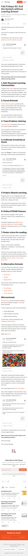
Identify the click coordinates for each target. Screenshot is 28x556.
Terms (23, 544)
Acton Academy (8, 293)
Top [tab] (3, 487)
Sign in (25, 2)
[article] (14, 494)
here (9, 334)
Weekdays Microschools (8, 321)
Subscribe (19, 2)
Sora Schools (7, 288)
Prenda (19, 302)
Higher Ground (8, 290)
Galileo (11, 88)
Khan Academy (14, 224)
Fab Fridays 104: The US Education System (8, 514)
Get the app (21, 549)
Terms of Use (21, 473)
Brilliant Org (19, 222)
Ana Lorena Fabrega (9, 19)
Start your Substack (10, 549)
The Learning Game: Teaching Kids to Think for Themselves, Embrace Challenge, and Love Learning (10, 493)
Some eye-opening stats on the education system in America (8, 518)
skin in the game (19, 388)
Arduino (11, 196)
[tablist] (8, 487)
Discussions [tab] (12, 487)
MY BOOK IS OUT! (6, 491)
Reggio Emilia (7, 279)
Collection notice (14, 545)
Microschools (5, 300)
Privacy (19, 544)
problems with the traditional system (11, 40)
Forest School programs (8, 104)
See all (4, 526)
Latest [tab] (6, 487)
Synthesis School (6, 124)
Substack (7, 553)
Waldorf (6, 277)
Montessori (7, 274)
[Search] (25, 487)
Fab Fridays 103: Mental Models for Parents (8, 502)
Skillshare (4, 224)
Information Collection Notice (15, 474)
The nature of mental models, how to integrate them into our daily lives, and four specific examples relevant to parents (10, 506)
